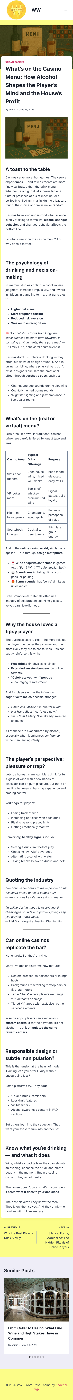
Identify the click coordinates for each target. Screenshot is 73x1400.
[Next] (63, 1316)
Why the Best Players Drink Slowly (18, 1233)
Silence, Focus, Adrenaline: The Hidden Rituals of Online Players (57, 1237)
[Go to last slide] (10, 1316)
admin (12, 109)
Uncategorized (14, 62)
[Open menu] (66, 10)
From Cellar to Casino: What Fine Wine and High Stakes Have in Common (35, 1333)
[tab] (30, 1357)
